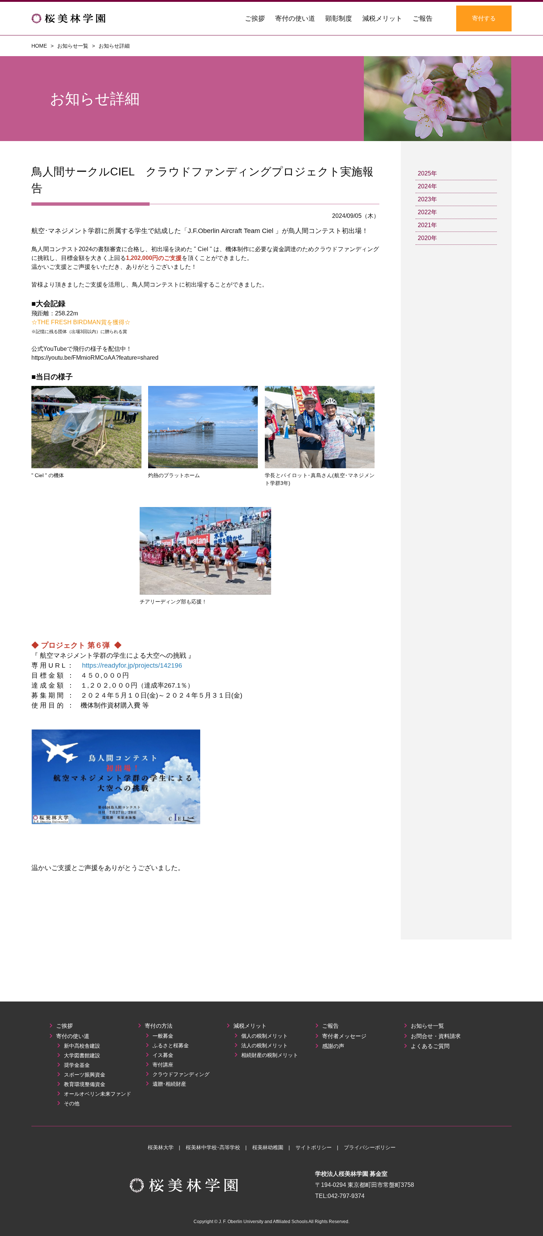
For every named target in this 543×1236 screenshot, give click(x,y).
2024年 (427, 186)
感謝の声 (332, 1046)
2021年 (427, 225)
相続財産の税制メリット (269, 1055)
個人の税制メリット (264, 1036)
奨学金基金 (76, 1065)
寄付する (484, 18)
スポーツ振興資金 (83, 1075)
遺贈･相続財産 (168, 1084)
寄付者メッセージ (343, 1036)
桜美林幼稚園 (267, 1147)
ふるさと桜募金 (170, 1045)
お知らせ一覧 (72, 46)
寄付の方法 (158, 1026)
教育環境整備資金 (83, 1084)
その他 (70, 1103)
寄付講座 (162, 1065)
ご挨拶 (64, 1026)
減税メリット (249, 1026)
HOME (39, 46)
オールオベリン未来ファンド (96, 1094)
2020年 (427, 238)
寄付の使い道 (72, 1036)
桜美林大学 (161, 1147)
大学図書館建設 (81, 1055)
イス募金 (162, 1055)
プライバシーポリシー (370, 1147)
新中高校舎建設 (81, 1046)
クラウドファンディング (180, 1074)
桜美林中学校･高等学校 (213, 1147)
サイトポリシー (314, 1147)
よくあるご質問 (429, 1046)
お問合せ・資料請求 (435, 1036)
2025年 (427, 173)
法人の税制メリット (264, 1045)
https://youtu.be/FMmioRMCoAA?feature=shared (94, 358)
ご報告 (330, 1026)
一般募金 (162, 1036)
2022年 (427, 212)
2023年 (427, 199)
